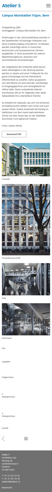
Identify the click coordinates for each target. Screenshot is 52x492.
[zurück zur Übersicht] (26, 438)
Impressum (7, 487)
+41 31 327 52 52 (11, 475)
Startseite (11, 5)
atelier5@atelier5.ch (11, 481)
